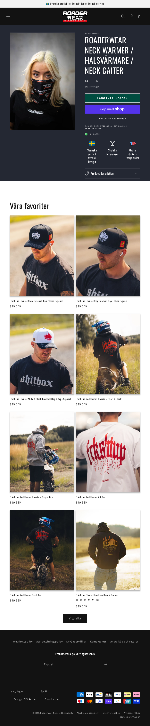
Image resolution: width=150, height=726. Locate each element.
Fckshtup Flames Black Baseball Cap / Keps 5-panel (36, 301)
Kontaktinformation (130, 716)
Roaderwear (46, 713)
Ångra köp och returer (124, 641)
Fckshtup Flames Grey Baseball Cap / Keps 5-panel (102, 301)
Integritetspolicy (22, 641)
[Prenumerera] (105, 664)
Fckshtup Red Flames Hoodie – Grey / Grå (31, 497)
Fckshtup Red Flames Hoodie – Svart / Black (98, 399)
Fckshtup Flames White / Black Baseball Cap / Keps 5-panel (40, 399)
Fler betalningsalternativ (112, 118)
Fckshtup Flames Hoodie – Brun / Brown (97, 595)
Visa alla (75, 618)
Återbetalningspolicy (49, 641)
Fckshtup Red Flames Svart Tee (25, 595)
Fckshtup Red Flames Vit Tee (90, 497)
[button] (8, 16)
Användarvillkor (76, 641)
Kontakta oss (98, 641)
